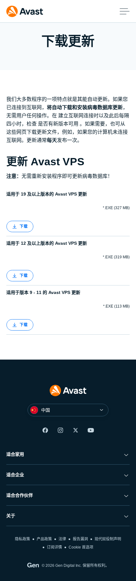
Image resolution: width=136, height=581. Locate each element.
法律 (62, 539)
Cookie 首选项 (81, 547)
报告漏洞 (80, 539)
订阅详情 (54, 547)
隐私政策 (22, 539)
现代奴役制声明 (108, 539)
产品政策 (44, 539)
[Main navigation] (124, 11)
